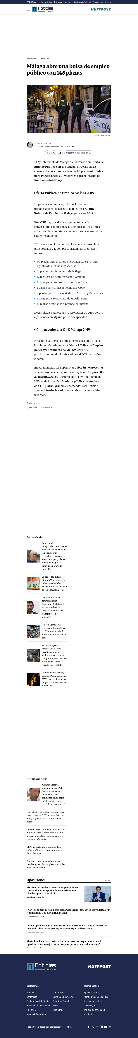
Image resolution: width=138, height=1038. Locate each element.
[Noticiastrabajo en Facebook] (88, 1027)
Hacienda (31, 1009)
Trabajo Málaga (46, 407)
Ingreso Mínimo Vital (36, 1014)
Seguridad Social (61, 1001)
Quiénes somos (91, 992)
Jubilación (58, 992)
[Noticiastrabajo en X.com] (92, 1027)
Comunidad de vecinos (64, 996)
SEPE (55, 1005)
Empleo (30, 992)
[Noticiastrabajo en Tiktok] (101, 1027)
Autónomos (98, 2)
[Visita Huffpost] (100, 9)
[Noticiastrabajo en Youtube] (105, 1027)
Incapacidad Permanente (38, 1005)
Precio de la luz (47, 2)
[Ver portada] (42, 9)
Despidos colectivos (64, 2)
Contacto (88, 1014)
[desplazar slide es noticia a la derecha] (110, 2)
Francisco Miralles (43, 143)
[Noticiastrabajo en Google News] (109, 1027)
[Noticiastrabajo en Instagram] (96, 1027)
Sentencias (32, 996)
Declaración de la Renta (38, 1001)
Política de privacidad (94, 1009)
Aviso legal (89, 1005)
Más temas (58, 1009)
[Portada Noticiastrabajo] (41, 966)
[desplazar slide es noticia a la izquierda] (39, 2)
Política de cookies (93, 1001)
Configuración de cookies (96, 996)
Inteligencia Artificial (82, 2)
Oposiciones (32, 407)
